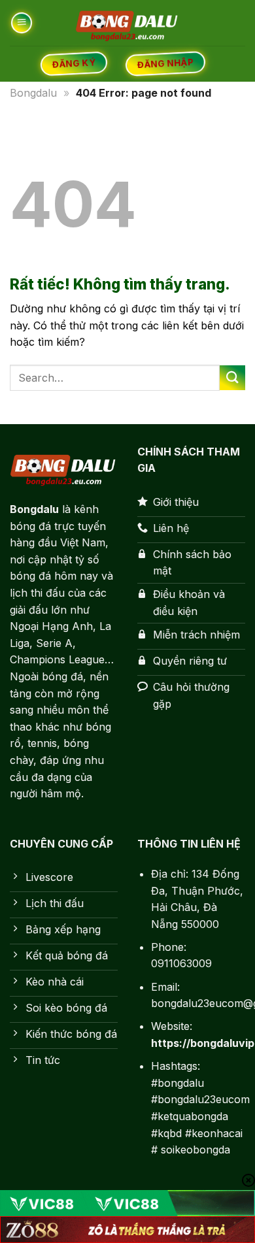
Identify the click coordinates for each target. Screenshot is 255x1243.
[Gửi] (232, 378)
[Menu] (21, 22)
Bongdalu (33, 92)
